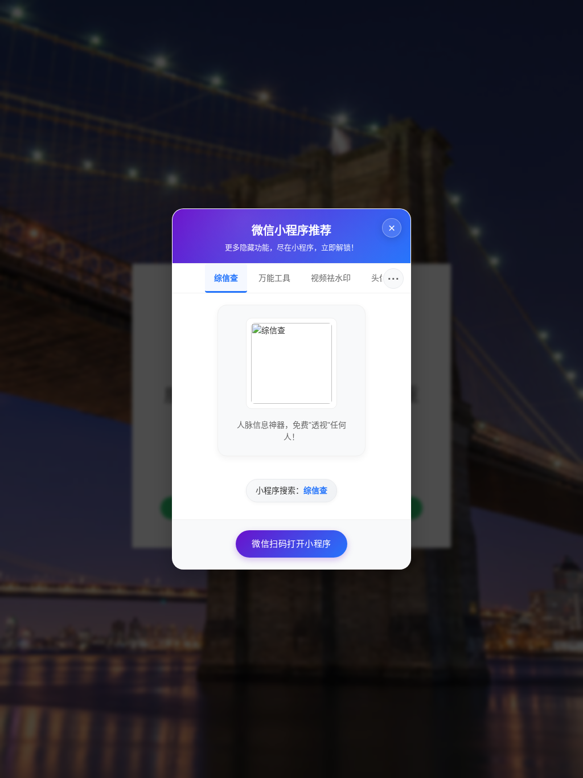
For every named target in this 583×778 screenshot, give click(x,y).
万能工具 (274, 277)
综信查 (226, 277)
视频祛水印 (331, 277)
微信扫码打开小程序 (291, 543)
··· (394, 278)
